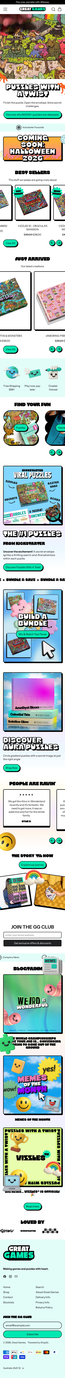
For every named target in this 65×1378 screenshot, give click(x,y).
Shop (6, 1292)
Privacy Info (42, 1302)
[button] (53, 9)
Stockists (8, 1302)
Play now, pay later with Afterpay (32, 2)
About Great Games (47, 1292)
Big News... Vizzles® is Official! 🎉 (32, 1193)
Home (6, 1287)
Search (40, 1287)
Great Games (19, 1342)
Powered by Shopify (38, 1342)
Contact (8, 1297)
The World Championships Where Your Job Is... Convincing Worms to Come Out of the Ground (32, 1043)
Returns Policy (44, 1307)
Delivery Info (43, 1297)
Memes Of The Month (32, 1119)
